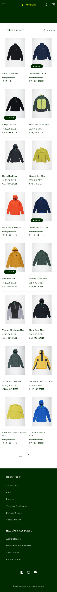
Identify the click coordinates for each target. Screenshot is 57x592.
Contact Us (12, 485)
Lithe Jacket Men (37, 176)
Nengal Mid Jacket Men (39, 227)
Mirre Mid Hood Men (11, 227)
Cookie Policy (13, 519)
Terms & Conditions (16, 506)
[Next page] (36, 454)
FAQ (8, 492)
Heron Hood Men (9, 176)
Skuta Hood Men (36, 330)
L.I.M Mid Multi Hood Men (39, 434)
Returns (10, 499)
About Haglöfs (14, 539)
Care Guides (12, 552)
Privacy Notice (14, 513)
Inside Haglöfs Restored (19, 545)
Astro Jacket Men (10, 73)
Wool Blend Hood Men (12, 381)
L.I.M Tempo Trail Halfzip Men (14, 434)
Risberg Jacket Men (38, 279)
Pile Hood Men (9, 279)
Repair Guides (13, 559)
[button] (3, 5)
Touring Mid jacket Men (13, 330)
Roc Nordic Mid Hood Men (41, 381)
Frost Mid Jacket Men (39, 125)
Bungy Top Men (9, 125)
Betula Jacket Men (37, 73)
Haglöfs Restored (24, 586)
